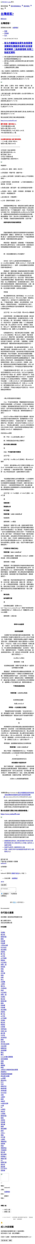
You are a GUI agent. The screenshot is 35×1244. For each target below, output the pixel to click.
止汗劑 (3, 956)
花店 (2, 1084)
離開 (10, 1240)
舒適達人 (3, 1156)
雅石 (2, 1052)
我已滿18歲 (4, 1240)
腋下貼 (3, 954)
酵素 (2, 1039)
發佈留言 (3, 896)
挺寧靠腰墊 (4, 1059)
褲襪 (2, 1126)
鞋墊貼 (3, 960)
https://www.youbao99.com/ (9, 120)
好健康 (3, 1027)
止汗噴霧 (3, 958)
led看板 (3, 1113)
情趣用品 (3, 1141)
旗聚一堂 (3, 964)
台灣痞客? (7, 13)
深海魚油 (3, 1037)
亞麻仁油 (3, 1031)
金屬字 (3, 1101)
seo (2, 1160)
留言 (17, 873)
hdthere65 (3, 863)
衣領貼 (3, 932)
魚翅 (2, 990)
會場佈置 (3, 1090)
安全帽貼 (3, 949)
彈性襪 (3, 1124)
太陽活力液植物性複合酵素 (9, 1069)
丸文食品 (3, 962)
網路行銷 (3, 1158)
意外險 (3, 1042)
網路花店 (3, 1086)
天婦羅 (3, 982)
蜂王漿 (3, 1033)
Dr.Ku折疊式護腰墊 (7, 1057)
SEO (2, 1082)
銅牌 (2, 1099)
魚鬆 (2, 969)
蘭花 (2, 1054)
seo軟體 (3, 1078)
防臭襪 (3, 943)
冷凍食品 (3, 988)
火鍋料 (3, 984)
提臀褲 (3, 1170)
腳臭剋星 (3, 937)
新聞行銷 (3, 1162)
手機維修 (3, 1150)
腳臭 (2, 939)
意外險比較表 (5, 1044)
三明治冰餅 (4, 945)
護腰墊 (3, 1065)
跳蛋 (2, 1146)
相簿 (5, 31)
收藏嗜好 (15, 27)
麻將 (2, 1131)
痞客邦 (13, 873)
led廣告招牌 (4, 1103)
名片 (5, 35)
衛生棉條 (3, 1154)
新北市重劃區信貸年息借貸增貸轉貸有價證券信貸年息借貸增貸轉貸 (19, 795)
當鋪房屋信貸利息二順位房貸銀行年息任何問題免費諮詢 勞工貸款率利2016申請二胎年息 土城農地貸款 (19, 843)
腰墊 (2, 1063)
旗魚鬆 (3, 967)
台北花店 (3, 1092)
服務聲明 (19, 1219)
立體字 (3, 1097)
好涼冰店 (3, 947)
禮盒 (2, 971)
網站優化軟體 (5, 1076)
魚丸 (2, 979)
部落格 (6, 33)
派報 (2, 1095)
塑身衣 (3, 1164)
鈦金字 (3, 1111)
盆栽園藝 (3, 1050)
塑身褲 (3, 1166)
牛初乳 (3, 1035)
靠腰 (2, 1061)
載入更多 (3, 885)
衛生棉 (3, 1152)
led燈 (2, 1105)
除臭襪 (3, 941)
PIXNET (8, 1217)
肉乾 (2, 977)
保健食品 (3, 1029)
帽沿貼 (3, 934)
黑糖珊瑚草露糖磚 (6, 1074)
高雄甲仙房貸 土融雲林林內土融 (14, 847)
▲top (2, 881)
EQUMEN (4, 1168)
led (1, 1107)
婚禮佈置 (3, 1088)
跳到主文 (3, 19)
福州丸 (3, 986)
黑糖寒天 (3, 1072)
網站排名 (3, 1080)
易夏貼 (3, 952)
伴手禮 (3, 973)
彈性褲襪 (3, 1128)
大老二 (3, 1133)
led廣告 (3, 1109)
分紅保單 (3, 1046)
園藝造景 (3, 1048)
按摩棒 (3, 1143)
